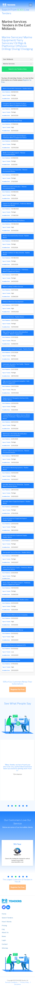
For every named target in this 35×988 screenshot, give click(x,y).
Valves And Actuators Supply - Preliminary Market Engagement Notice (17, 568)
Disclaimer (17, 984)
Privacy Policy (24, 982)
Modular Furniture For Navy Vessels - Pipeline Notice (16, 253)
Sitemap (5, 948)
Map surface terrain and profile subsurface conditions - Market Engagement (15, 333)
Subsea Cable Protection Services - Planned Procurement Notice (16, 451)
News (4, 936)
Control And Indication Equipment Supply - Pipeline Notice (15, 536)
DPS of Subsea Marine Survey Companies (15, 615)
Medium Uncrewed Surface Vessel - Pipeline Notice (16, 236)
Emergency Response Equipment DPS (14, 645)
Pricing (4, 925)
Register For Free (17, 689)
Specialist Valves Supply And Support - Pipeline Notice (16, 502)
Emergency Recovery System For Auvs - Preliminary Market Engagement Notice (15, 104)
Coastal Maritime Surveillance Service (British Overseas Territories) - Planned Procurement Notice (16, 416)
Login (4, 940)
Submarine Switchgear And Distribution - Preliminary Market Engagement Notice (15, 136)
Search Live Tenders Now (17, 69)
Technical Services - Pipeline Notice (13, 317)
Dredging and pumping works (11, 660)
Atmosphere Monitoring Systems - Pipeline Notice (15, 468)
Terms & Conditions (11, 982)
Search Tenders (7, 918)
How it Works (6, 922)
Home (4, 914)
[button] (8, 806)
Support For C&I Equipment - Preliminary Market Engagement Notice (17, 204)
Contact (5, 944)
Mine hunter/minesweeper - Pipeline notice (15, 599)
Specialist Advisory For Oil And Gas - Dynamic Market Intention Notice (16, 485)
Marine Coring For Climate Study (12, 120)
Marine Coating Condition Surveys (13, 286)
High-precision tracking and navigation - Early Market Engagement (16, 382)
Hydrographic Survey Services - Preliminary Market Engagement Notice (15, 270)
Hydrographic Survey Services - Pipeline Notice (17, 552)
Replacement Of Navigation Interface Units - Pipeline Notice (16, 399)
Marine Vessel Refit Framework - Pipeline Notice (17, 88)
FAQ (3, 929)
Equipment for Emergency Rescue (13, 630)
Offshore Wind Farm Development (13, 301)
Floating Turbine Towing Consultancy (14, 220)
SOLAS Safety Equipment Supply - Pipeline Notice (17, 349)
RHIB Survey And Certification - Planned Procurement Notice (14, 187)
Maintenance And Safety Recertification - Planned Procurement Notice (15, 434)
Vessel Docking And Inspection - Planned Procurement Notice (15, 170)
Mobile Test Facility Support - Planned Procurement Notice (14, 153)
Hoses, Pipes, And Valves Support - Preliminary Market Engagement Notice (16, 583)
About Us (5, 932)
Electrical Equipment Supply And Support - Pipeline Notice (15, 519)
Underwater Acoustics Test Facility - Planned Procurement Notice (16, 365)
